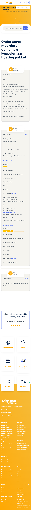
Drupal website (20, 435)
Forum (8, 7)
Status (18, 471)
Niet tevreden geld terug (23, 484)
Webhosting (6, 9)
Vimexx (3, 7)
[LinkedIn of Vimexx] (9, 415)
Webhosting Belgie (5, 427)
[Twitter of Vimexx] (6, 415)
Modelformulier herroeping (20, 489)
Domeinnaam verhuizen (7, 471)
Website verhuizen (21, 427)
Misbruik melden (21, 494)
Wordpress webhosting (6, 433)
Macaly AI (3, 499)
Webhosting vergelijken (7, 447)
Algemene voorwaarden (22, 507)
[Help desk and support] (21, 2)
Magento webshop (21, 443)
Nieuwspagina (20, 473)
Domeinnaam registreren (7, 469)
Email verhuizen (5, 491)
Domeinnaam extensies (7, 475)
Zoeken (26, 28)
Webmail (3, 489)
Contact (19, 469)
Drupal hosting (4, 445)
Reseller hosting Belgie (7, 461)
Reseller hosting (5, 459)
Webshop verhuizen (21, 449)
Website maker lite (9, 212)
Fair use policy (20, 503)
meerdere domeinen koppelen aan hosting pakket (15, 11)
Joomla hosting (5, 437)
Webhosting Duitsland (6, 429)
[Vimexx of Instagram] (12, 415)
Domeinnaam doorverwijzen (4, 479)
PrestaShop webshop (22, 447)
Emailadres (4, 487)
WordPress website (21, 431)
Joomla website (21, 433)
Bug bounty (19, 496)
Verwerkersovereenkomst (23, 505)
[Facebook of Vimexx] (3, 415)
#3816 (26, 134)
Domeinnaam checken (6, 473)
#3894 (26, 278)
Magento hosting (5, 435)
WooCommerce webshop (23, 445)
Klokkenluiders (20, 492)
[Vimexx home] (9, 2)
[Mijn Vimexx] (24, 2)
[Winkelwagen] (28, 2)
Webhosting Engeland (6, 431)
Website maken (20, 425)
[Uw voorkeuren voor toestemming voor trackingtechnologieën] (29, 382)
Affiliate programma (22, 480)
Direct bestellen (8, 161)
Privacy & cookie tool (6, 501)
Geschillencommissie (22, 486)
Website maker (20, 429)
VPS (2, 449)
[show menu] (2, 2)
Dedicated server (5, 452)
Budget (13, 193)
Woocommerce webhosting (5, 440)
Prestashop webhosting (7, 443)
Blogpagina (19, 475)
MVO (18, 482)
